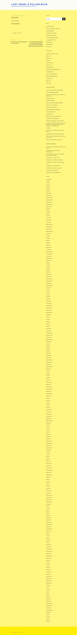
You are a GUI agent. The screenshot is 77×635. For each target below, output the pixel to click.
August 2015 (48, 477)
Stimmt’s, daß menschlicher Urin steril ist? (54, 139)
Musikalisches (48, 67)
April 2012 (48, 567)
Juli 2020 (48, 344)
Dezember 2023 (49, 251)
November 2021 (49, 308)
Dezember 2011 (49, 576)
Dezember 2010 (49, 603)
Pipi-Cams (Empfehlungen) (51, 74)
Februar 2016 (48, 463)
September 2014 (49, 501)
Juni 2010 (48, 616)
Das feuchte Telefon (50, 26)
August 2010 (48, 612)
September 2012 (49, 556)
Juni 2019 (48, 373)
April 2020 (48, 350)
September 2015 (49, 474)
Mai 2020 (48, 348)
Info (47, 60)
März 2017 (48, 434)
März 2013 (48, 542)
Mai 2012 (48, 565)
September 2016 (49, 447)
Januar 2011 (48, 601)
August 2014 (48, 504)
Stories (47, 80)
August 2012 (48, 558)
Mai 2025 (48, 213)
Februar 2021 (48, 328)
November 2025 (49, 199)
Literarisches (48, 62)
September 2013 (49, 529)
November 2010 (49, 605)
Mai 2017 (48, 429)
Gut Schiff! (48, 128)
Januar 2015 (48, 492)
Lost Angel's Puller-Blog (29, 4)
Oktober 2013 (48, 526)
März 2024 (48, 245)
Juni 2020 (48, 346)
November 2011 (49, 578)
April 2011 (48, 594)
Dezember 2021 (49, 305)
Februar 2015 (48, 490)
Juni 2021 (48, 319)
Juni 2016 (48, 454)
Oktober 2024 (48, 229)
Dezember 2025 (49, 197)
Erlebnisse (48, 58)
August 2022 (48, 287)
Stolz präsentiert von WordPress (17, 632)
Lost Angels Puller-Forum (51, 40)
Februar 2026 (48, 193)
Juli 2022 (48, 290)
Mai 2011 (48, 592)
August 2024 (48, 233)
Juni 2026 (48, 184)
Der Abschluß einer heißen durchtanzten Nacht (55, 133)
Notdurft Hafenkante (15, 23)
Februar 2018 (48, 409)
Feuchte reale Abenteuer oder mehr (53, 28)
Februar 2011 (48, 598)
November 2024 (49, 227)
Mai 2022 (48, 294)
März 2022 (48, 299)
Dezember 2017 (49, 414)
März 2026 (48, 190)
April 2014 (48, 513)
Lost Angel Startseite (50, 30)
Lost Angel (22, 15)
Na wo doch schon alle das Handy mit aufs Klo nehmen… (55, 154)
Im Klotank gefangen (50, 98)
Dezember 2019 (49, 360)
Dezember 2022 (49, 278)
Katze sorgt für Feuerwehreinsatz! (52, 118)
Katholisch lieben (57, 165)
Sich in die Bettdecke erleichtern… (52, 92)
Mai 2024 (48, 240)
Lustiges (47, 65)
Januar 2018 (48, 411)
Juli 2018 (48, 398)
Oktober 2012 (48, 553)
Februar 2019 (48, 382)
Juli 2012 (48, 560)
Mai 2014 (48, 510)
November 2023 (49, 254)
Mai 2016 (48, 456)
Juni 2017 (48, 427)
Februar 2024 (48, 247)
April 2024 (48, 242)
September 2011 (49, 583)
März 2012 (48, 569)
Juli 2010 (48, 614)
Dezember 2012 (49, 549)
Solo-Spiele (48, 78)
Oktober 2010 (48, 607)
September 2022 (49, 285)
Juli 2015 (48, 479)
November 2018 (49, 389)
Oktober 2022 (48, 283)
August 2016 (48, 450)
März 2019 (48, 380)
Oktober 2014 (48, 499)
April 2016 (48, 459)
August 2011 (48, 585)
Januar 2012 (48, 574)
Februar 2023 (48, 274)
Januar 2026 (48, 195)
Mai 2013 (48, 537)
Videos (47, 83)
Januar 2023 (48, 276)
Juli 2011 (48, 587)
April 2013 (48, 540)
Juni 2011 (48, 589)
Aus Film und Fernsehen (51, 53)
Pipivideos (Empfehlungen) (51, 76)
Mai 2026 (48, 186)
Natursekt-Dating (49, 44)
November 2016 (49, 443)
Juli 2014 (48, 506)
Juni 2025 (48, 211)
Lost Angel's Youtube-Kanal (51, 33)
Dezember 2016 (49, 441)
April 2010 (48, 621)
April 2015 (48, 486)
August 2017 (48, 423)
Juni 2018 (48, 400)
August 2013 (48, 531)
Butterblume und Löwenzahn (51, 107)
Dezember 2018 (49, 387)
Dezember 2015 (49, 468)
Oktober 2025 (48, 202)
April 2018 (48, 405)
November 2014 (49, 497)
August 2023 (48, 260)
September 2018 (49, 393)
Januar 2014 (48, 519)
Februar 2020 (48, 355)
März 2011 (48, 596)
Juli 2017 (48, 425)
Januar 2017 (48, 438)
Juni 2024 (48, 238)
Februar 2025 (48, 220)
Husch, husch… (57, 157)
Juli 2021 (48, 317)
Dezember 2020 (49, 332)
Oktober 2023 (48, 256)
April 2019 (48, 378)
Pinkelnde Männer (49, 71)
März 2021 (48, 326)
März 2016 (48, 461)
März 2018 (48, 407)
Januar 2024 (48, 249)
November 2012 (49, 551)
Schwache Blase (49, 114)
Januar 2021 (48, 330)
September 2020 (49, 339)
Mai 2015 (48, 483)
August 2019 (48, 368)
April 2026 (48, 188)
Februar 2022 (48, 301)
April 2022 (48, 296)
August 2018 (48, 396)
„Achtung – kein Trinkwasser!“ (51, 105)
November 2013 (49, 524)
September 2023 (49, 258)
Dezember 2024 (49, 224)
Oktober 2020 (48, 337)
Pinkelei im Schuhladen (58, 159)
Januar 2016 (48, 465)
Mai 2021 (48, 321)
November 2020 (49, 335)
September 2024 (49, 231)
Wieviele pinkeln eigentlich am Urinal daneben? (55, 120)
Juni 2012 (48, 562)
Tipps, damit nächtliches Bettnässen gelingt (54, 102)
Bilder (47, 56)
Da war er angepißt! (58, 168)
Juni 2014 (48, 508)
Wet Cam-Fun (48, 46)
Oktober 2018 (48, 391)
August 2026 (48, 179)
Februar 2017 (48, 436)
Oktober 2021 (48, 310)
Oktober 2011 (48, 580)
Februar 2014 (48, 517)
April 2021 (48, 323)
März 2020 (48, 353)
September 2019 (49, 366)
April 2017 (48, 432)
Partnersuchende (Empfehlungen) (52, 69)
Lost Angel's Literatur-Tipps (51, 35)
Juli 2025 (48, 208)
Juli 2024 (48, 236)
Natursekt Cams (49, 42)
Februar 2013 (48, 544)
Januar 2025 (48, 222)
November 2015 (49, 470)
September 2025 (49, 204)
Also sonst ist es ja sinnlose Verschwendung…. (55, 90)
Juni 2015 (48, 481)
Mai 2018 (48, 402)
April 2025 (48, 215)
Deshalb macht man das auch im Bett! (53, 116)
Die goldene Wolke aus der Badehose (53, 109)
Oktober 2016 (48, 445)
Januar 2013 (48, 547)
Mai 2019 (48, 375)
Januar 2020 (48, 357)
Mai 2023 (48, 267)
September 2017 (49, 420)
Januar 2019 (48, 384)
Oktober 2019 (48, 364)
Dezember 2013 (49, 522)
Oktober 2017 (48, 418)
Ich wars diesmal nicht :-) (51, 111)
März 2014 (48, 515)
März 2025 (48, 217)
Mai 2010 (48, 619)
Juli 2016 (48, 452)
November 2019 (49, 362)
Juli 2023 (48, 263)
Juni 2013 (48, 535)
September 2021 (49, 312)
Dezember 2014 (49, 495)
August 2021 (48, 314)
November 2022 (49, 281)
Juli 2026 (48, 181)
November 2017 (49, 416)
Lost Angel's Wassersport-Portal (52, 37)
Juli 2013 (48, 533)
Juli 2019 (48, 371)
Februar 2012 (48, 571)
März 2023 (48, 272)
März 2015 (48, 488)
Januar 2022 (48, 303)
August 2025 (48, 206)
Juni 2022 (48, 292)
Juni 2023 (48, 265)
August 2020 (48, 341)
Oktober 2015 (48, 472)
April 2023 (48, 269)
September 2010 (49, 610)
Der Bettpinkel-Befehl (50, 100)
